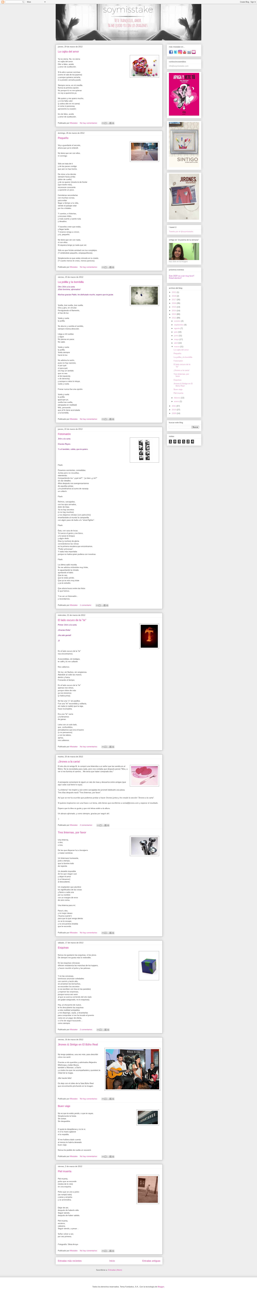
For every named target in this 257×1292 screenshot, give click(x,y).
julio (176, 332)
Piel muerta (64, 1171)
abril (176, 343)
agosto (177, 328)
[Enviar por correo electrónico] (103, 123)
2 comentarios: (86, 825)
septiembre (179, 325)
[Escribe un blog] (105, 123)
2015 (174, 307)
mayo (176, 339)
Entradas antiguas (151, 1261)
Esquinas (63, 947)
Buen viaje (64, 1106)
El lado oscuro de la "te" (72, 620)
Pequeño (63, 138)
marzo (177, 346)
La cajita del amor (68, 51)
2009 (174, 413)
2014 (174, 310)
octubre (177, 321)
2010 (174, 410)
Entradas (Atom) (115, 1270)
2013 (174, 314)
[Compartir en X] (108, 123)
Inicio (112, 1261)
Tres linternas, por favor (72, 832)
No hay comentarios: (89, 123)
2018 (174, 296)
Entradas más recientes (70, 1261)
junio (176, 335)
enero (177, 401)
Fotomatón (64, 434)
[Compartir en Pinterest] (113, 123)
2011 (174, 406)
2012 (174, 318)
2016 (174, 303)
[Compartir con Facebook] (110, 123)
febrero (177, 398)
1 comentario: (86, 605)
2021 (174, 292)
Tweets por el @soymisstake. (181, 231)
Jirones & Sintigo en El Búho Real (78, 1044)
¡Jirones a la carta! (69, 761)
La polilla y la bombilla (71, 282)
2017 (174, 299)
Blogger (161, 1287)
